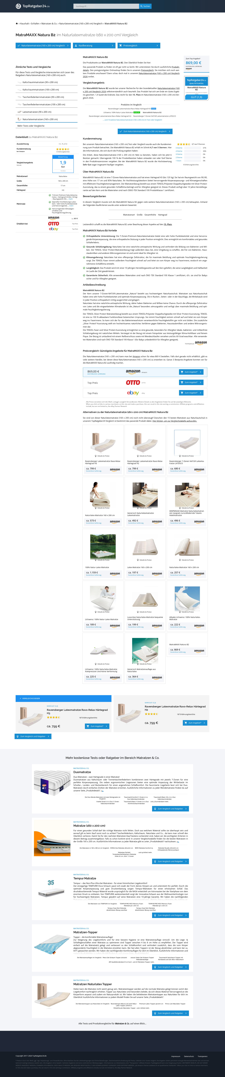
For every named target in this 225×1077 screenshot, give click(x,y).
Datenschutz (96, 1074)
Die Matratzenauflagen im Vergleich (89, 957)
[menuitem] (17, 23)
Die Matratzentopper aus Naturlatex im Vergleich (92, 1004)
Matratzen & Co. (81, 768)
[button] (43, 45)
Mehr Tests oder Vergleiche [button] (30, 125)
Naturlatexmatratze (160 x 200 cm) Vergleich (100, 35)
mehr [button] (71, 199)
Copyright (19, 1056)
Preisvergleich (147, 70)
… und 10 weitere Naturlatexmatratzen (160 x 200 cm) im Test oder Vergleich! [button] (132, 120)
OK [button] (214, 1074)
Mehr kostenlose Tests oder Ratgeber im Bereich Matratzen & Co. (112, 758)
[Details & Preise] (187, 637)
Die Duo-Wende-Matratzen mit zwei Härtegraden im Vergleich (102, 798)
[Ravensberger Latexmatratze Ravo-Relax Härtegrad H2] (129, 714)
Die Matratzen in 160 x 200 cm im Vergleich (94, 848)
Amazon (136, 356)
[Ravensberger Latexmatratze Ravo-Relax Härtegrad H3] (31, 717)
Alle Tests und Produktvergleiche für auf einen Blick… (112, 1023)
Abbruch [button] (198, 1074)
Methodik (19, 165)
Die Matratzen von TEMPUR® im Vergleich (102, 904)
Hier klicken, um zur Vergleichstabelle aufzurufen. (174, 421)
